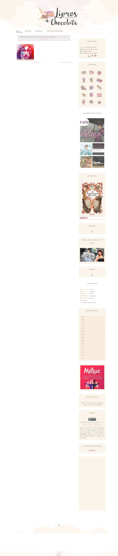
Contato (19, 32)
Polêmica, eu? (99, 87)
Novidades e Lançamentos (91, 87)
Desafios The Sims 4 (84, 102)
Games (84, 80)
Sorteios (99, 73)
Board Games (99, 80)
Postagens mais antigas (66, 62)
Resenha (91, 73)
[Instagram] (95, 56)
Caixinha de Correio (84, 73)
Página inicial (37, 62)
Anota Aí (84, 95)
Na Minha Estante (99, 95)
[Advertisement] (92, 483)
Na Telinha (91, 80)
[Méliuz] (92, 389)
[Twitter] (88, 56)
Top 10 (91, 102)
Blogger (61, 555)
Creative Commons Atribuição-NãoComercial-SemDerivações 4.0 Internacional (92, 424)
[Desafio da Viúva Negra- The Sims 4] (92, 261)
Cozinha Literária (84, 87)
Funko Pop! (99, 102)
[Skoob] (90, 56)
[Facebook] (92, 56)
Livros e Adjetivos (91, 95)
